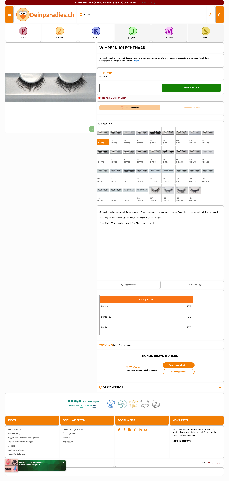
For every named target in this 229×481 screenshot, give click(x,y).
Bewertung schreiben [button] (178, 365)
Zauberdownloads (16, 450)
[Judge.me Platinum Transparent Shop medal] (122, 404)
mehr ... (137, 60)
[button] (220, 14)
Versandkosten (14, 429)
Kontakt (66, 437)
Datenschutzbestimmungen (20, 441)
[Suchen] (79, 14)
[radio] (103, 136)
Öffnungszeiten (70, 433)
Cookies (11, 446)
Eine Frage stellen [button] (179, 371)
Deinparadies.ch (214, 463)
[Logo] (45, 14)
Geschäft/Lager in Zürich (73, 429)
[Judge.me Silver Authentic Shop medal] (144, 404)
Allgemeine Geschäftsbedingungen (23, 437)
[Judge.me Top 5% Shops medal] (156, 404)
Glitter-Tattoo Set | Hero (29, 464)
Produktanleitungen (16, 454)
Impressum (68, 441)
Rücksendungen (15, 433)
